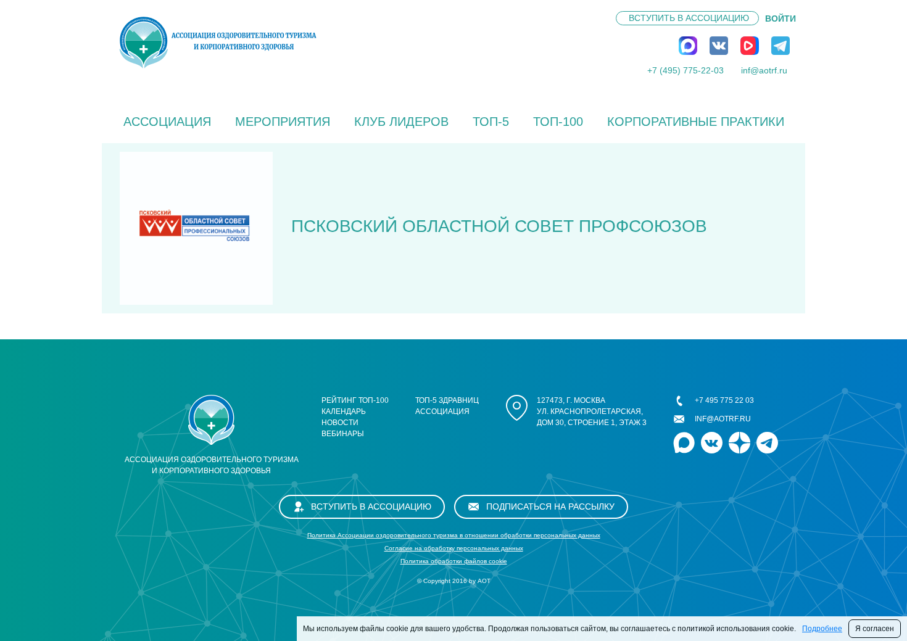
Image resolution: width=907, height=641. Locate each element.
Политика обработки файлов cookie (453, 561)
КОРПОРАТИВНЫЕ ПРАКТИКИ (695, 121)
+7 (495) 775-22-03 (685, 70)
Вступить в (689, 18)
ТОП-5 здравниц (447, 400)
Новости (339, 422)
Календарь (343, 411)
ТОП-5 (491, 121)
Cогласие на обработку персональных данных (453, 548)
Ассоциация (167, 121)
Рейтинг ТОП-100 (355, 400)
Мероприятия (282, 121)
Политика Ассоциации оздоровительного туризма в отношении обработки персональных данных (453, 535)
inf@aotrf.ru (764, 70)
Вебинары (342, 433)
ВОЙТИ (780, 18)
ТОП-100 (558, 121)
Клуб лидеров (401, 121)
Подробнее (822, 628)
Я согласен (874, 628)
